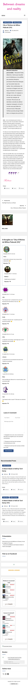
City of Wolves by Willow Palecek (18, 208)
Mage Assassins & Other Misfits (9, 597)
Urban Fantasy (7, 22)
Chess (4, 256)
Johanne (4, 357)
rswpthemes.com (14, 683)
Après (6, 625)
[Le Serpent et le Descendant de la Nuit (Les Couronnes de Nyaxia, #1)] (4, 619)
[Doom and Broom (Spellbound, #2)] (4, 587)
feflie (3, 337)
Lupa (3, 396)
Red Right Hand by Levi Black (9, 202)
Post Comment (8, 450)
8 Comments (7, 32)
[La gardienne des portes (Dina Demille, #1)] (4, 633)
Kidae (3, 377)
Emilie (3, 317)
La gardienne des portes (8, 632)
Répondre (5, 263)
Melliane (6, 276)
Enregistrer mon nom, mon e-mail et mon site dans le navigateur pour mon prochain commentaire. (13, 436)
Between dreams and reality (14, 6)
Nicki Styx (5, 497)
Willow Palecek (17, 22)
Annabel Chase (8, 587)
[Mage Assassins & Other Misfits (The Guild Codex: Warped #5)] (4, 598)
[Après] (4, 628)
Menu (3, 15)
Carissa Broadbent (6, 623)
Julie (3, 297)
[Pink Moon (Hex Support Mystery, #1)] (4, 592)
